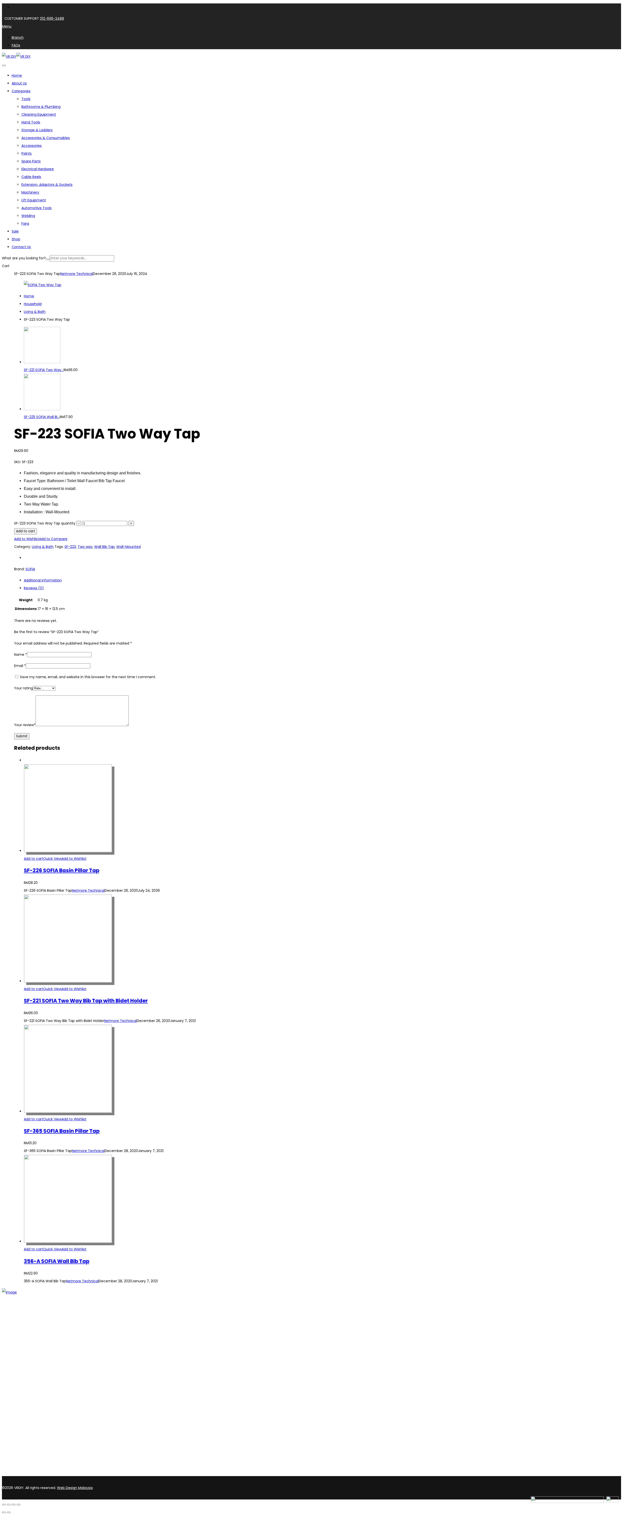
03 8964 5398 (14, 1464)
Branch (18, 1330)
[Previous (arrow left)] (4, 1512)
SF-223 (70, 546)
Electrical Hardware (37, 169)
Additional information (43, 580)
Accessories (31, 145)
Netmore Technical (76, 273)
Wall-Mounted (128, 546)
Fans (25, 223)
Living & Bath (35, 311)
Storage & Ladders (37, 130)
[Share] (14, 1504)
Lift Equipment (33, 200)
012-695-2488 (52, 18)
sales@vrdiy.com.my (20, 1473)
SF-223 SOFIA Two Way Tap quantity (44, 523)
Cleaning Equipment (38, 114)
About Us (19, 1324)
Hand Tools (30, 122)
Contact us (21, 1337)
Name (20, 654)
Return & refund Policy (31, 1411)
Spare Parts (31, 161)
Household (33, 303)
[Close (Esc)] (18, 1504)
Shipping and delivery (30, 1392)
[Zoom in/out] (4, 1504)
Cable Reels (31, 176)
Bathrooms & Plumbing (41, 106)
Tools (25, 98)
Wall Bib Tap (104, 546)
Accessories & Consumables (45, 137)
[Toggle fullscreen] (9, 1504)
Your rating (23, 688)
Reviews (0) (34, 588)
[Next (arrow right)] (9, 1512)
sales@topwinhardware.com (66, 1473)
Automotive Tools (36, 208)
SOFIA (30, 569)
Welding (28, 215)
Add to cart (25, 531)
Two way (85, 546)
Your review (25, 724)
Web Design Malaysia (75, 1487)
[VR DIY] (9, 56)
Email (20, 665)
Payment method (27, 1398)
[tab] (316, 580)
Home (29, 296)
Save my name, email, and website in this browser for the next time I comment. (88, 676)
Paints (26, 153)
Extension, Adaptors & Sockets (47, 184)
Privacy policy (23, 1404)
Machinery (30, 192)
